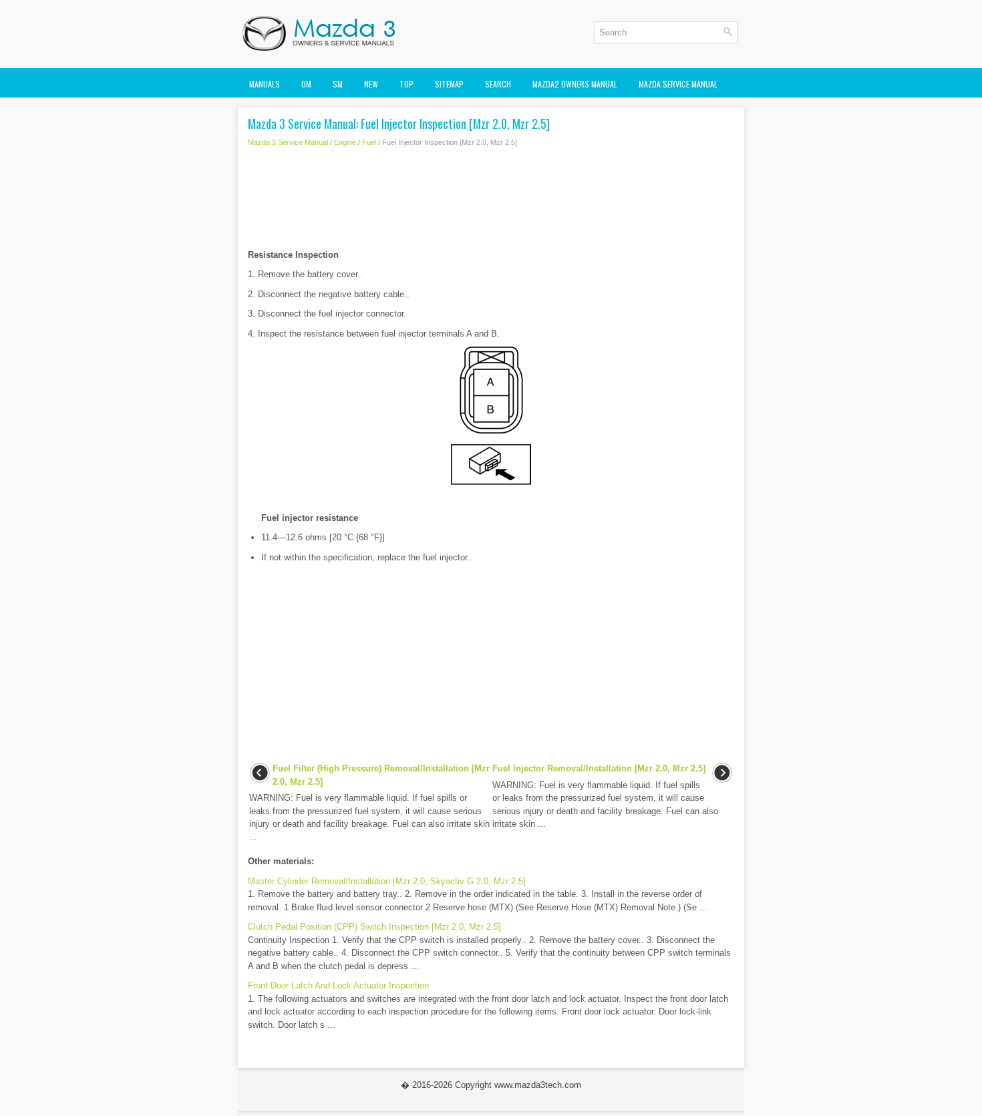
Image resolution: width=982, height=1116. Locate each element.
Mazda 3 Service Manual (288, 142)
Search (498, 83)
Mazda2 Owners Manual (574, 83)
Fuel (369, 142)
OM (306, 83)
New (371, 83)
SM (338, 83)
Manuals (264, 83)
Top (406, 83)
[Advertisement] (491, 202)
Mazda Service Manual (678, 83)
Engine (345, 142)
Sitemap (449, 83)
